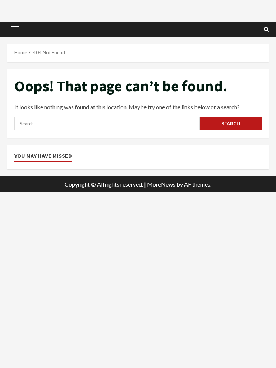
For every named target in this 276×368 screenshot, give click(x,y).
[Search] (266, 29)
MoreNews (161, 184)
